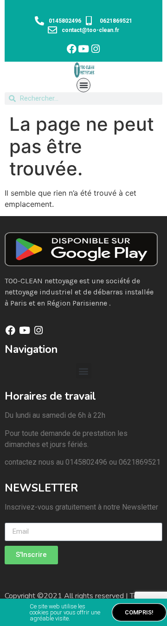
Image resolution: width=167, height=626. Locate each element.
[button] (84, 85)
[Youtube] (84, 49)
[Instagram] (96, 49)
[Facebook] (72, 49)
